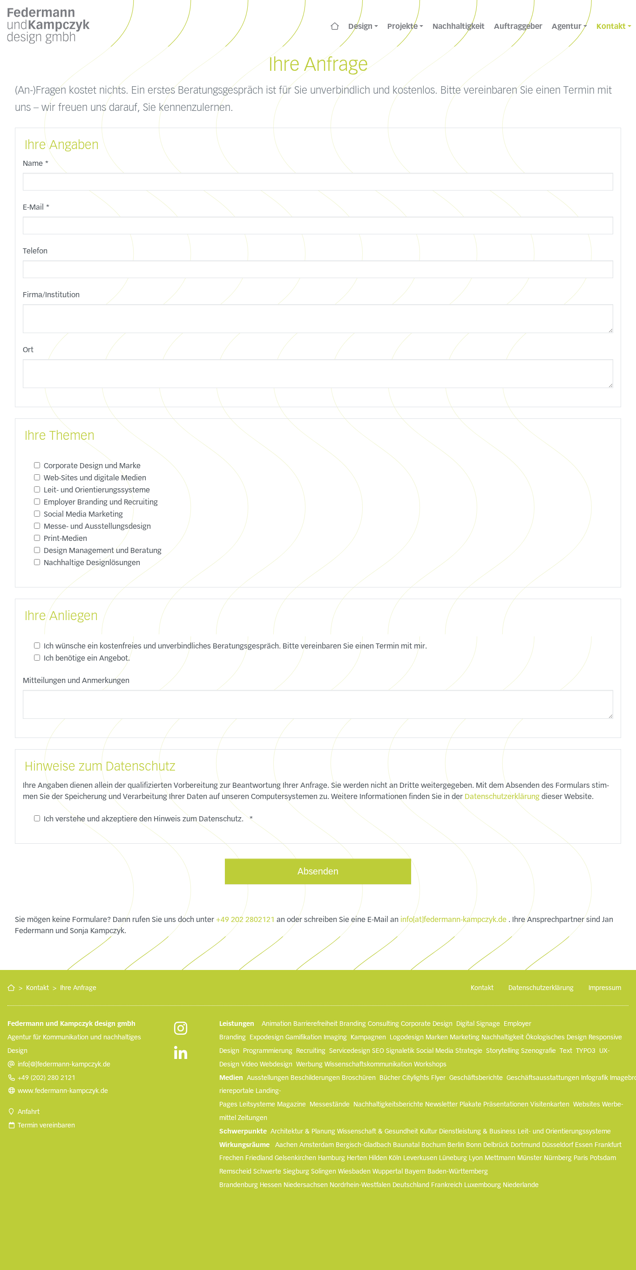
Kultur (428, 1131)
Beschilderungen (315, 1077)
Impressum (605, 987)
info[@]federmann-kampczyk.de (64, 1064)
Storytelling (502, 1050)
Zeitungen (252, 1117)
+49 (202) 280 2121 (46, 1077)
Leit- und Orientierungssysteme (564, 1131)
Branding (352, 1023)
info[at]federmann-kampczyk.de (453, 919)
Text (566, 1050)
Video (249, 1064)
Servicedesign (349, 1050)
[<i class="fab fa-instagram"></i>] (181, 1029)
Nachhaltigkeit (502, 1037)
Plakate (470, 1104)
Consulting (383, 1023)
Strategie (468, 1050)
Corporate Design (427, 1023)
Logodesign (407, 1037)
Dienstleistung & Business (477, 1131)
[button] (363, 25)
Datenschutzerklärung (502, 796)
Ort (28, 349)
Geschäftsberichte (476, 1077)
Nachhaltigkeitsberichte (388, 1104)
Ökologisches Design (556, 1037)
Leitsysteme (257, 1104)
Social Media (434, 1050)
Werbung (309, 1064)
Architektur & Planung (303, 1131)
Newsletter (441, 1104)
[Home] (335, 25)
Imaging (335, 1037)
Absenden (318, 871)
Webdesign (276, 1064)
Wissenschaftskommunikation (368, 1064)
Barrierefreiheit (315, 1023)
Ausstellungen (268, 1077)
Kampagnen (368, 1037)
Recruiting (310, 1050)
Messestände (330, 1104)
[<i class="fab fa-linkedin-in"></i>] (181, 1054)
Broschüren (359, 1077)
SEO (378, 1050)
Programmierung (267, 1050)
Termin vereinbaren (46, 1125)
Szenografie (538, 1050)
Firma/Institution (51, 294)
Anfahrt (29, 1111)
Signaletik (400, 1050)
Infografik (594, 1077)
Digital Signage (478, 1023)
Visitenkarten (549, 1104)
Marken (437, 1037)
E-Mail (36, 207)
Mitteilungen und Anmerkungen (76, 680)
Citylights (415, 1077)
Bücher (389, 1077)
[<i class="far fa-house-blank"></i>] (11, 987)
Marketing (465, 1037)
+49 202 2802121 (245, 919)
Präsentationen (505, 1104)
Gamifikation (303, 1037)
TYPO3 (585, 1050)
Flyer (438, 1077)
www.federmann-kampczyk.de (63, 1090)
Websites (586, 1104)
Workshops (430, 1064)
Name (36, 163)
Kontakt (37, 987)
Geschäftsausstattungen (543, 1077)
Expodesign (267, 1037)
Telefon (35, 250)
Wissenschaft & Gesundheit (377, 1131)
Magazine (291, 1104)
